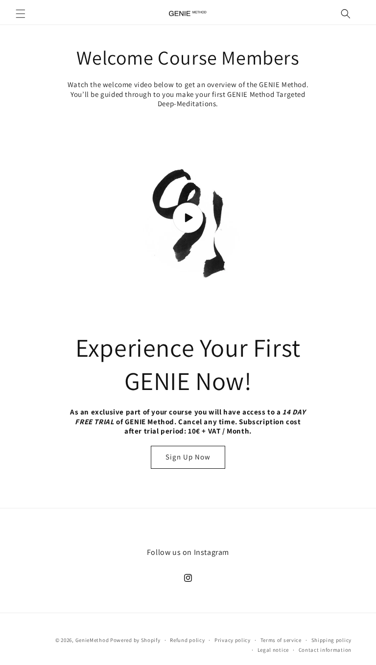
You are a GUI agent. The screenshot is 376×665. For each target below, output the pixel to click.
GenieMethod (92, 640)
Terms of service (281, 640)
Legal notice (273, 649)
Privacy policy (232, 640)
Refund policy (187, 640)
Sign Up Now (188, 456)
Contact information (325, 649)
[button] (20, 13)
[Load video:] (188, 218)
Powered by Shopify (135, 640)
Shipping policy (331, 640)
